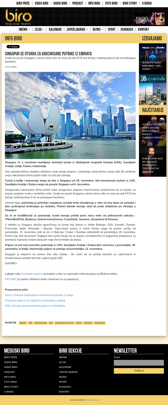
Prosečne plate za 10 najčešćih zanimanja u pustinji (35, 300)
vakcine (79, 323)
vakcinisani (88, 323)
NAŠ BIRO (11, 279)
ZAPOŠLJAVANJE (76, 29)
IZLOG (38, 29)
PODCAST (77, 3)
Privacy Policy (92, 400)
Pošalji (139, 370)
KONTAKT (143, 29)
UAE (30, 323)
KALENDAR (55, 29)
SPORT (112, 29)
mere (51, 323)
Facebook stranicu (32, 273)
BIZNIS (97, 29)
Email (117, 357)
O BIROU (147, 3)
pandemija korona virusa (64, 323)
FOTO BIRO (111, 3)
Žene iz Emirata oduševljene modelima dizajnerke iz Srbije (39, 295)
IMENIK (23, 29)
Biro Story (130, 3)
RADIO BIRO (60, 3)
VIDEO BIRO (41, 3)
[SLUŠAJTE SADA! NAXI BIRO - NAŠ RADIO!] (152, 58)
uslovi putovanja (40, 323)
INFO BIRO (94, 3)
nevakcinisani (99, 323)
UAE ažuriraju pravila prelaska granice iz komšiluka (35, 305)
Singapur (23, 323)
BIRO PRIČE (23, 3)
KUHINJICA (127, 29)
